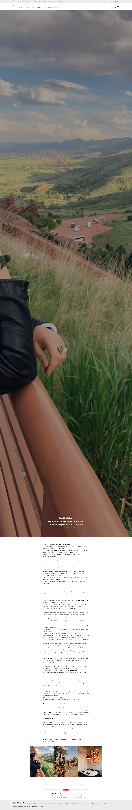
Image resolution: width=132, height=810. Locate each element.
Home (15, 1)
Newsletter (60, 1)
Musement (70, 699)
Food (44, 7)
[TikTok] (117, 1)
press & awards (37, 1)
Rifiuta (106, 803)
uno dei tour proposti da (57, 600)
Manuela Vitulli (62, 527)
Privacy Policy (40, 806)
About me (20, 1)
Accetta (113, 803)
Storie (27, 7)
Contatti (44, 1)
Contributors (51, 1)
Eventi (49, 7)
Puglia (32, 7)
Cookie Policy (31, 806)
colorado (69, 517)
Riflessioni (55, 7)
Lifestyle (38, 7)
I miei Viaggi (21, 7)
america (62, 517)
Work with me (27, 1)
